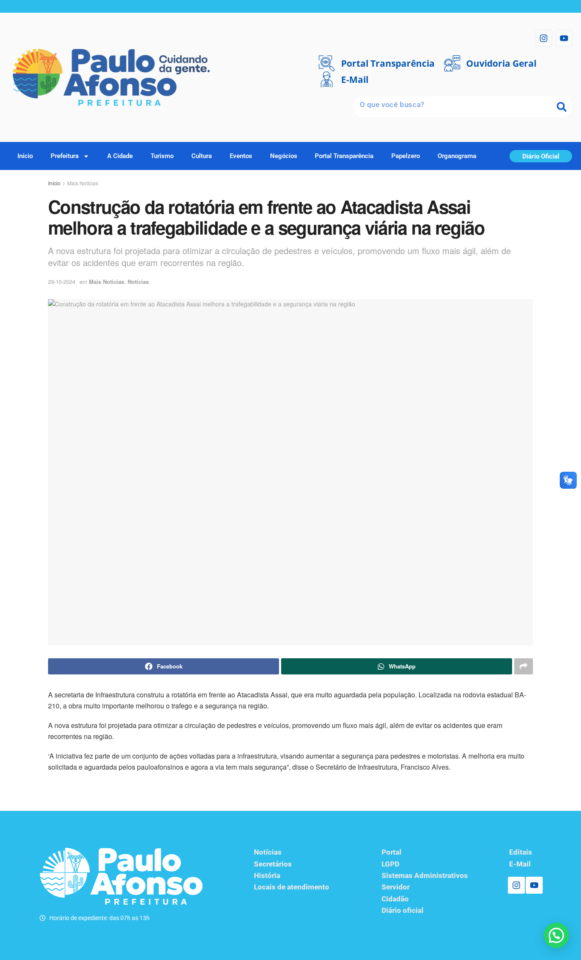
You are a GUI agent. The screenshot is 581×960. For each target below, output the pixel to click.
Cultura (201, 156)
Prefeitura (65, 156)
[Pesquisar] (561, 106)
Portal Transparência (344, 156)
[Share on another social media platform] (523, 666)
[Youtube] (563, 38)
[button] (556, 935)
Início (25, 156)
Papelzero (405, 156)
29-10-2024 (61, 282)
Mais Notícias (82, 183)
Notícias (138, 282)
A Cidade (120, 156)
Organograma (457, 156)
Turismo (162, 156)
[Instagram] (543, 38)
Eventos (241, 156)
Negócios (283, 156)
